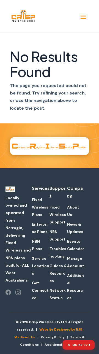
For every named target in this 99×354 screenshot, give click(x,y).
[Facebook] (8, 292)
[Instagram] (18, 292)
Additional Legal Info (62, 344)
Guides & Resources (58, 273)
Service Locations (40, 266)
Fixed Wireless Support (58, 215)
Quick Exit (81, 345)
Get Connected (40, 290)
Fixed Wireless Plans (40, 207)
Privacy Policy (52, 337)
